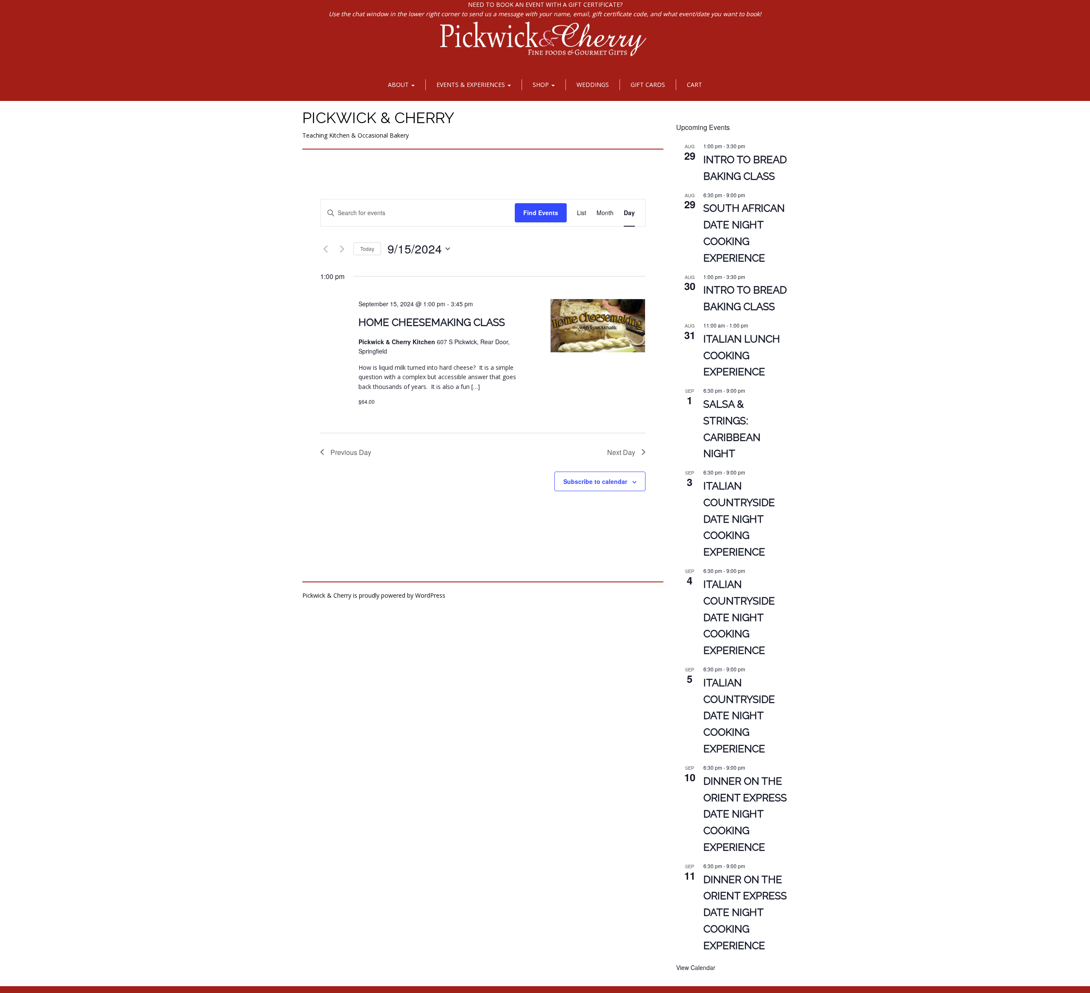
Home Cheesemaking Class (432, 322)
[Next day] (342, 249)
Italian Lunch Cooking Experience (741, 355)
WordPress (430, 595)
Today (367, 248)
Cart (694, 85)
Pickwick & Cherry (378, 118)
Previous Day (350, 452)
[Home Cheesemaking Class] (598, 325)
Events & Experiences (471, 85)
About (399, 85)
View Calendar (695, 967)
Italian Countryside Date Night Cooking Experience (739, 519)
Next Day (621, 452)
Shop (542, 85)
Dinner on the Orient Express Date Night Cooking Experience (745, 814)
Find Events (540, 212)
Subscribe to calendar (595, 481)
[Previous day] (325, 249)
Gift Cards (648, 85)
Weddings (593, 85)
